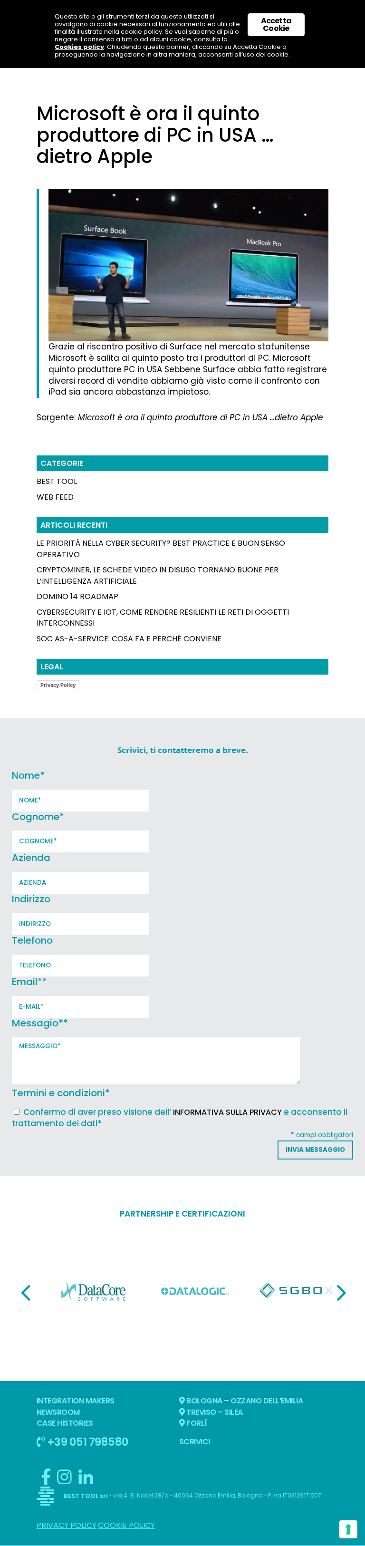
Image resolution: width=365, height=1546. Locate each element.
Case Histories (65, 1423)
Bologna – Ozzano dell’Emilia (244, 1400)
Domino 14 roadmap (77, 596)
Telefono (32, 940)
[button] (25, 1292)
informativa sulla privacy (227, 1112)
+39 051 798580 (87, 1441)
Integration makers (76, 1400)
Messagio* (40, 1023)
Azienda (31, 857)
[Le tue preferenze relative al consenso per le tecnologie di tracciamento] (348, 1529)
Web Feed (55, 497)
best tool (57, 481)
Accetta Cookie (276, 24)
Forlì (196, 1423)
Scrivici (194, 1441)
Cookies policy (79, 46)
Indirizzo (31, 899)
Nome (28, 775)
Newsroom (58, 1412)
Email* (29, 981)
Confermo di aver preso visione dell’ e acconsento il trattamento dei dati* (179, 1117)
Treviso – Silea (214, 1412)
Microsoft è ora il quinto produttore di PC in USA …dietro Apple (200, 417)
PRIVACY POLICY (66, 1525)
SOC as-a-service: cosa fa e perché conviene (129, 638)
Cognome (38, 816)
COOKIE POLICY (126, 1525)
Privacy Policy (58, 685)
